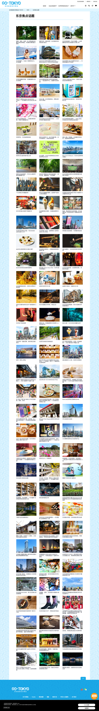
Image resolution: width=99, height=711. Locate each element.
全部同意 (86, 708)
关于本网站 (25, 697)
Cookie (33, 697)
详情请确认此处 (6, 707)
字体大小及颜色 (64, 697)
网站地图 (41, 697)
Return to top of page (83, 678)
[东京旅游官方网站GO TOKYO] (11, 4)
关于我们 (74, 697)
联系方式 (54, 697)
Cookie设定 (86, 704)
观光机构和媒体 (80, 1)
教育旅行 (89, 1)
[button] (53, 6)
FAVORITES (96, 5)
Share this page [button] (92, 5)
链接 (48, 697)
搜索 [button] (89, 5)
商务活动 (95, 1)
